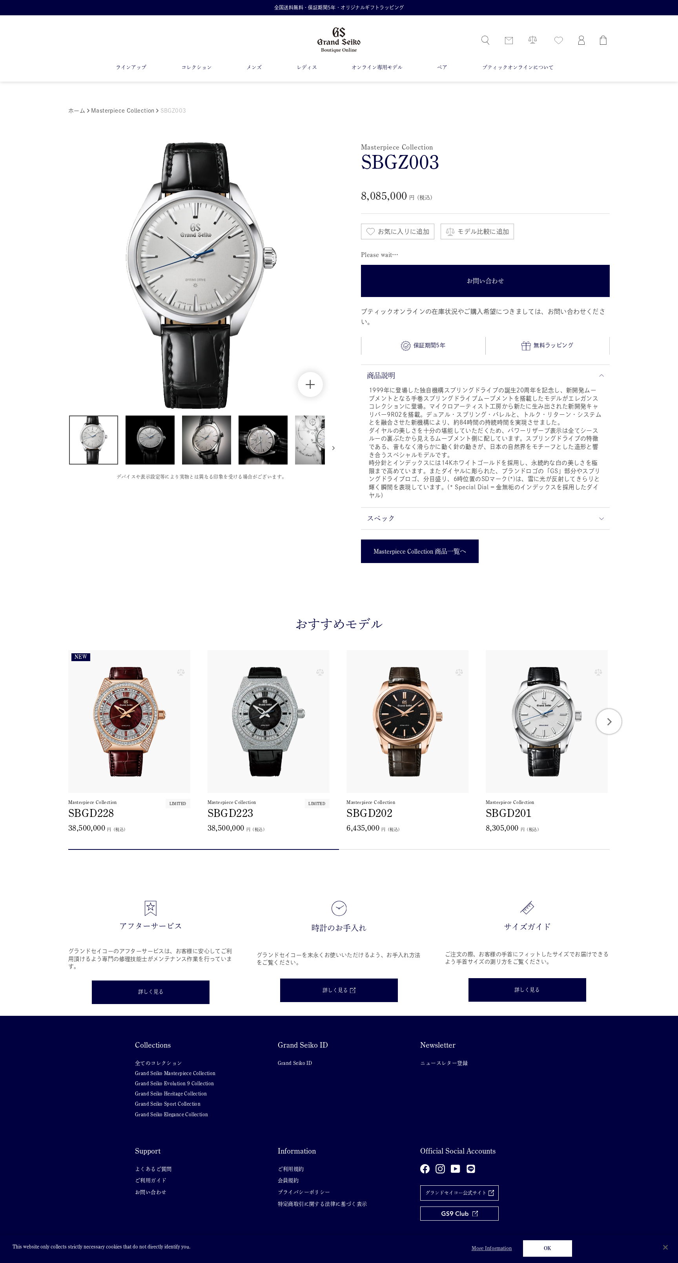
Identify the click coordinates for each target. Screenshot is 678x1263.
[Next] (609, 721)
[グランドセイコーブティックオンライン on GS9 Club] (459, 1214)
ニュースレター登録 (444, 1063)
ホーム (76, 110)
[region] (339, 1249)
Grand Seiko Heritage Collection (171, 1093)
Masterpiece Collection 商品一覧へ (420, 551)
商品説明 (381, 375)
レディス (307, 67)
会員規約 (288, 1180)
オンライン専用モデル (377, 67)
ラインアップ (131, 67)
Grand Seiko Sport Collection (167, 1103)
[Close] (665, 1247)
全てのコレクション (158, 1063)
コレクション (196, 67)
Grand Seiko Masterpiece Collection (175, 1073)
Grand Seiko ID (295, 1063)
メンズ (254, 67)
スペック (381, 518)
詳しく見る (151, 991)
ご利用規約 (291, 1169)
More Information (492, 1248)
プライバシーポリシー (304, 1192)
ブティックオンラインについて (518, 67)
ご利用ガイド (150, 1180)
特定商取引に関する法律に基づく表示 (322, 1204)
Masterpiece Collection (123, 110)
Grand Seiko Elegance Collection (171, 1114)
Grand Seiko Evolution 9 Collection (174, 1083)
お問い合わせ (150, 1192)
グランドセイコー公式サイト (456, 1192)
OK (547, 1248)
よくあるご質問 (153, 1169)
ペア (442, 67)
